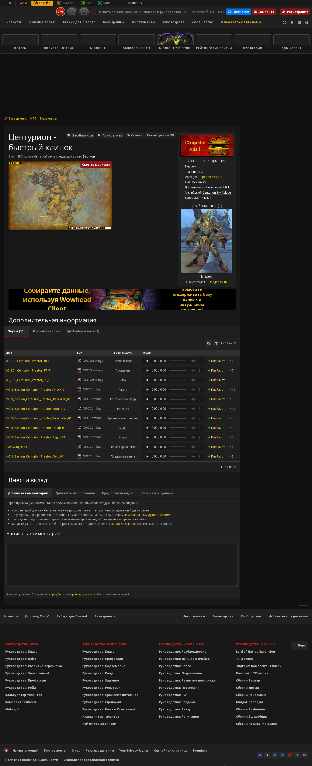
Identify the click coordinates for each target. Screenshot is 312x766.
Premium (200, 750)
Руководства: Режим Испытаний (108, 709)
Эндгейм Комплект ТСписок (258, 666)
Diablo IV (139, 3)
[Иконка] (79, 361)
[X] (267, 755)
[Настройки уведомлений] (292, 22)
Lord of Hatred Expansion (255, 651)
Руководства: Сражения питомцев (110, 695)
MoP (106, 3)
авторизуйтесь (55, 594)
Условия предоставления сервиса (91, 760)
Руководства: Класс (21, 651)
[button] (51, 199)
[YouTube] (290, 755)
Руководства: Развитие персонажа (33, 666)
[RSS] (297, 755)
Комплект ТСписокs (252, 673)
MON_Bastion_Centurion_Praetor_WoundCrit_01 (39, 418)
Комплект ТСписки (20, 702)
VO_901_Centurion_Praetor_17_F (28, 370)
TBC (89, 3)
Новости (13, 22)
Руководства (173, 22)
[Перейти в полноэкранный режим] (284, 22)
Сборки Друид (247, 688)
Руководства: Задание (100, 680)
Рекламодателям (100, 750)
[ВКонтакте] (304, 755)
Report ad (303, 606)
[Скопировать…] (209, 343)
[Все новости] (9, 3)
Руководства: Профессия (25, 680)
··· (117, 3)
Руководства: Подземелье (103, 666)
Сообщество (203, 22)
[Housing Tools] (37, 616)
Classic (68, 3)
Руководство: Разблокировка (183, 651)
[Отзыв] (299, 22)
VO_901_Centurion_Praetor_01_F (28, 380)
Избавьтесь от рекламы (241, 22)
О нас (76, 750)
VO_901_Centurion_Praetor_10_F (28, 361)
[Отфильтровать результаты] (216, 343)
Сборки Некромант (251, 695)
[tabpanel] (122, 404)
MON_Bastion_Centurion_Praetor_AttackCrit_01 (38, 399)
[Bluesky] (275, 755)
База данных (114, 22)
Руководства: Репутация (102, 688)
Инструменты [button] (143, 22)
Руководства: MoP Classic (104, 644)
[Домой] (28, 11)
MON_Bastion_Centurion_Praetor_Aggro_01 (35, 437)
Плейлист (218, 361)
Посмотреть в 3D (160, 135)
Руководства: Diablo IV (255, 644)
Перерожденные (210, 177)
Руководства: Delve (21, 659)
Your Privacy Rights (134, 750)
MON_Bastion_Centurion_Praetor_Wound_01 (36, 409)
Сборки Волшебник (251, 716)
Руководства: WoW (21, 644)
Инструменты (194, 616)
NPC (33, 118)
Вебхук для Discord (79, 22)
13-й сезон (244, 659)
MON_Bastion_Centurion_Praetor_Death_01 (36, 428)
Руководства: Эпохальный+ (27, 673)
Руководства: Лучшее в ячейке (184, 659)
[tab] (16, 331)
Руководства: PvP (173, 695)
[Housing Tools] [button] (42, 22)
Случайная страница (171, 750)
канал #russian (121, 524)
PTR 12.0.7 (84, 11)
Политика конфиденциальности (31, 760)
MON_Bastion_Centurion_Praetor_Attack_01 (36, 389)
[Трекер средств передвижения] (122, 299)
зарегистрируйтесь (81, 594)
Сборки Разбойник (251, 709)
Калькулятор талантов (23, 695)
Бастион (89, 156)
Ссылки (137, 135)
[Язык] (307, 22)
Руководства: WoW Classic (182, 644)
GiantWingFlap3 (16, 447)
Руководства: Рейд (20, 688)
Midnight (12, 709)
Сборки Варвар (248, 680)
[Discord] (260, 755)
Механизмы (48, 118)
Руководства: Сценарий (101, 702)
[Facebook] (282, 755)
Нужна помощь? (26, 750)
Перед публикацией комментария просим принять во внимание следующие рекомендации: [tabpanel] (89, 548)
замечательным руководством (146, 515)
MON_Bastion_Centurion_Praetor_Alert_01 (34, 456)
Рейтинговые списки (99, 724)
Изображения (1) (207, 205)
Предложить (218, 282)
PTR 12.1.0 (72, 11)
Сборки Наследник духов (256, 724)
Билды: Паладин (249, 702)
